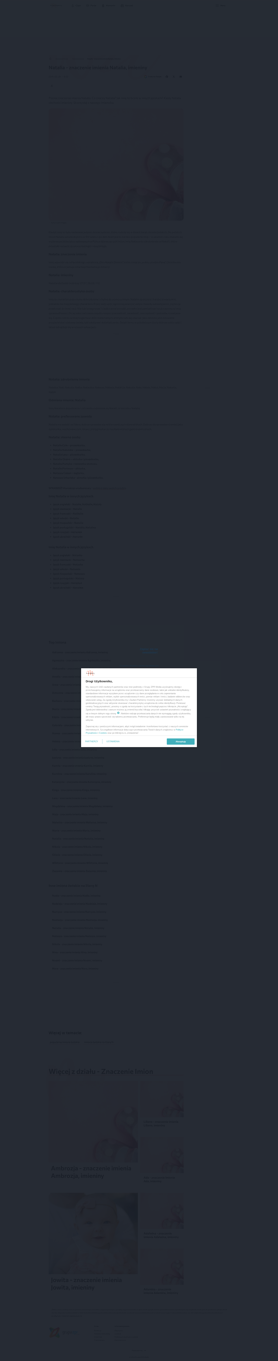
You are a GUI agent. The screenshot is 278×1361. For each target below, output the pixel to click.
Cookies (103, 733)
